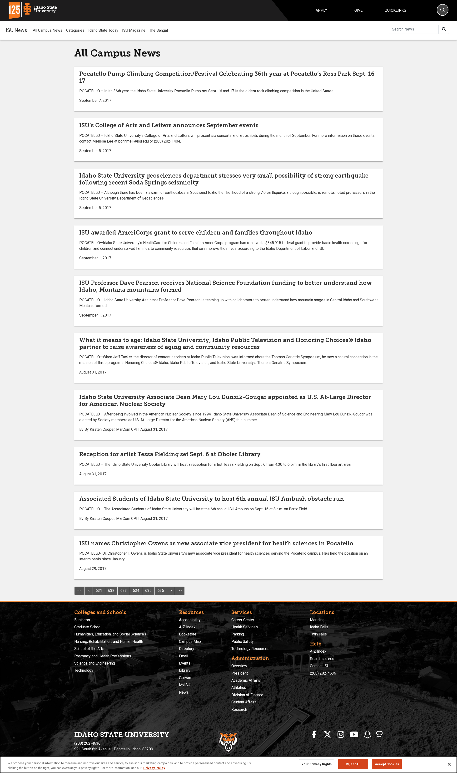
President (239, 673)
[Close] (449, 764)
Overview (239, 666)
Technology (83, 670)
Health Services (244, 627)
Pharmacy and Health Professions (102, 656)
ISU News (16, 30)
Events (184, 663)
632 (111, 590)
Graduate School (87, 627)
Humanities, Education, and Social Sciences (110, 634)
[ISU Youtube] (354, 734)
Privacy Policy (154, 768)
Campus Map (190, 641)
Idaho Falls (319, 627)
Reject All (353, 764)
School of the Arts (89, 648)
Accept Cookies (387, 764)
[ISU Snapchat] (367, 734)
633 (123, 590)
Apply (321, 10)
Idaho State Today (103, 30)
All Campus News (47, 30)
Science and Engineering (94, 663)
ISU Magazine (133, 30)
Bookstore (187, 634)
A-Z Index (187, 627)
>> (180, 590)
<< (79, 590)
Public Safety (242, 641)
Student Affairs (244, 702)
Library (184, 670)
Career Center (242, 620)
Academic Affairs (245, 680)
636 (161, 590)
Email (183, 656)
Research (239, 709)
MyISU (184, 685)
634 (136, 590)
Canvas (185, 678)
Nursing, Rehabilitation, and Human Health (108, 641)
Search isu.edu (322, 658)
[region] (228, 764)
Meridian (317, 620)
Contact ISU (319, 666)
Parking (237, 634)
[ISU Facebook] (314, 734)
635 (148, 590)
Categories (75, 30)
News (184, 692)
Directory (186, 648)
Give (358, 10)
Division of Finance (247, 695)
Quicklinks (395, 10)
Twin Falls (318, 634)
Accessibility (190, 620)
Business (82, 620)
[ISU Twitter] (327, 734)
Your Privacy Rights (317, 764)
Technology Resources (250, 648)
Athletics (238, 687)
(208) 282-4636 (323, 673)
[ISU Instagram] (341, 734)
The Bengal (158, 30)
